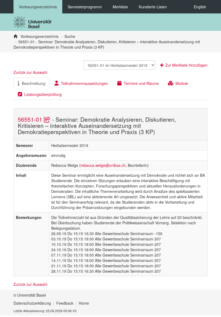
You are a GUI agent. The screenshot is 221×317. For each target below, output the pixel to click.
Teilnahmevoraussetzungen (84, 83)
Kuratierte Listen (153, 6)
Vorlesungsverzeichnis (38, 6)
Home (84, 303)
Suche (69, 36)
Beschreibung (33, 83)
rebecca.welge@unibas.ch (103, 165)
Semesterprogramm (85, 6)
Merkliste (120, 6)
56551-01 (31, 119)
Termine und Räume (141, 83)
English (200, 6)
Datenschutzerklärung (32, 303)
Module (181, 83)
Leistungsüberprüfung (43, 94)
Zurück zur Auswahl (30, 72)
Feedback (64, 303)
